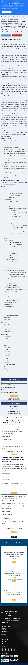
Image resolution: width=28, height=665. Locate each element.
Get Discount (17, 34)
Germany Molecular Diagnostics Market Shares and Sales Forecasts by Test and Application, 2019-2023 (13, 459)
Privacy (4, 628)
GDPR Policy (5, 629)
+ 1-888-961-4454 (14, 408)
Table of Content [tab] (18, 39)
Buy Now (14, 396)
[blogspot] (11, 649)
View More (14, 536)
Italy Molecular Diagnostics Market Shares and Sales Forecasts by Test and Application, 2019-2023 (13, 498)
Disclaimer (4, 631)
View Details (14, 454)
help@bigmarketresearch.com (14, 413)
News (3, 643)
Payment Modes (6, 626)
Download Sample (6, 34)
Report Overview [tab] (7, 39)
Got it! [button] (6, 12)
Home (2, 16)
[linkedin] (2, 649)
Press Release (5, 641)
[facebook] (8, 649)
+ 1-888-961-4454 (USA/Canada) (12, 618)
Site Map (4, 634)
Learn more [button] (14, 8)
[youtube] (14, 649)
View (14, 561)
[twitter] (5, 649)
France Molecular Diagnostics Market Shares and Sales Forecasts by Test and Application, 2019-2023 (14, 422)
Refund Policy (5, 632)
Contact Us (5, 636)
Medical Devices (9, 16)
